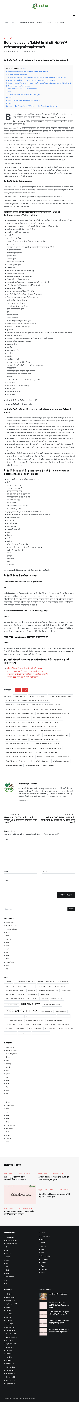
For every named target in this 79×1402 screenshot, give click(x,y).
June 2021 (9, 1314)
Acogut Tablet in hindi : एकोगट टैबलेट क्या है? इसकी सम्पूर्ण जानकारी (59, 1331)
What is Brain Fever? (35, 1029)
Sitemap (8, 1138)
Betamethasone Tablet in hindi (60, 696)
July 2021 (9, 1310)
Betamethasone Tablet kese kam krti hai (20, 722)
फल (7, 952)
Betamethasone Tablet (38, 696)
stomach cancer (63, 1016)
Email (44, 871)
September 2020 (11, 1344)
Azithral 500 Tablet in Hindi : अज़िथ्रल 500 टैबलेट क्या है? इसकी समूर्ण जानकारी (58, 819)
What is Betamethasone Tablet (47, 752)
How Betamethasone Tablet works (18, 744)
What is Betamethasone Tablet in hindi (19, 757)
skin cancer (18, 1016)
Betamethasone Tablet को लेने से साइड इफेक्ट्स (44, 739)
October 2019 (10, 1380)
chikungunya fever (44, 986)
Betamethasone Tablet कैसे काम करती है (56, 735)
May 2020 (9, 1357)
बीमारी (7, 955)
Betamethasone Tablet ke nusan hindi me (48, 709)
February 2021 (10, 1327)
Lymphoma (20, 994)
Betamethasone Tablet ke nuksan (18, 709)
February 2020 (11, 1367)
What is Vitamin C (24, 1033)
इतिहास (7, 932)
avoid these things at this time (24, 982)
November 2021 (11, 1297)
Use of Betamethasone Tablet (50, 748)
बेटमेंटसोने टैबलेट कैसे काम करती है (14, 765)
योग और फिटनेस (10, 962)
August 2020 (10, 1347)
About (8, 1135)
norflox (35, 999)
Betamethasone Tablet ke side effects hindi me (53, 713)
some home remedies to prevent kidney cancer (40, 1016)
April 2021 (9, 1320)
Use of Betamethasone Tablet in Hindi (19, 752)
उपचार (5, 38)
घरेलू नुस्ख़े (8, 939)
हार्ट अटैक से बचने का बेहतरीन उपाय (58, 1294)
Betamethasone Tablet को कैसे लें (16, 739)
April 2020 (9, 1360)
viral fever (9, 1029)
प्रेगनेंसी (8, 949)
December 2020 (11, 1334)
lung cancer (10, 994)
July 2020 (9, 1350)
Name (6, 871)
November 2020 (11, 1337)
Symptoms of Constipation (14, 1020)
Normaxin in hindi (56, 999)
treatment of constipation (14, 1024)
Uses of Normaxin (63, 1024)
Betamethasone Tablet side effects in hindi (21, 731)
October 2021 (10, 1300)
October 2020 (10, 1340)
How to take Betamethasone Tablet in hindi (21, 748)
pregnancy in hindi (22, 1011)
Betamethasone (20, 696)
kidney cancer (66, 990)
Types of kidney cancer (33, 1024)
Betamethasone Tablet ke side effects (19, 713)
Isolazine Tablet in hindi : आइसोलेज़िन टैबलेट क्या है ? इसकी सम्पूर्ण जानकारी (59, 1305)
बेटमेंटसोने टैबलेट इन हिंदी (63, 757)
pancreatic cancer (11, 1005)
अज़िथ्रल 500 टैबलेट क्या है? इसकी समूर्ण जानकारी (22, 677)
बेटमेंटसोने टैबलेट (50, 757)
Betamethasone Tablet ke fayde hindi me (46, 705)
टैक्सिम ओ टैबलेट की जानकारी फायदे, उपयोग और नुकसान (24, 668)
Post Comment (66, 895)
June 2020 (9, 1354)
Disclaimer (9, 1128)
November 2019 (11, 1377)
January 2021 (10, 1330)
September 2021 (11, 1304)
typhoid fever (49, 1024)
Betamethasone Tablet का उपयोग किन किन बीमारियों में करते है (23, 735)
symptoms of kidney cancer (34, 1020)
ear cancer (31, 990)
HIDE (23, 68)
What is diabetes (50, 1029)
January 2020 (10, 1370)
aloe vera (9, 982)
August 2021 (10, 1307)
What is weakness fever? (41, 1033)
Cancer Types (10, 986)
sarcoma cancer (61, 1011)
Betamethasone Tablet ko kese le (49, 722)
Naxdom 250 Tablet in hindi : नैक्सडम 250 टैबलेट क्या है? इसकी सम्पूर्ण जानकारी (20, 819)
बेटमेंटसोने (39, 757)
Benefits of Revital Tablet (46, 982)
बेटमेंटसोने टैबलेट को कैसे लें (32, 765)
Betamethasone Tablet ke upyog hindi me (47, 718)
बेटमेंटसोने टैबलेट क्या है (48, 765)
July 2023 (9, 1294)
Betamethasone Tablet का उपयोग (51, 731)
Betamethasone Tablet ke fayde (17, 705)
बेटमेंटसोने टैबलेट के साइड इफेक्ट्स (61, 761)
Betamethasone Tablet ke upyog (17, 718)
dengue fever (60, 986)
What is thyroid (11, 1033)
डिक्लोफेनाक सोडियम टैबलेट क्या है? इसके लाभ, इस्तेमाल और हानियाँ (27, 674)
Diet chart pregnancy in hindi (15, 990)
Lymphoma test (32, 994)
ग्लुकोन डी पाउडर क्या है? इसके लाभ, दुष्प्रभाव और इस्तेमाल (25, 671)
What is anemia (20, 1029)
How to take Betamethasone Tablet (47, 744)
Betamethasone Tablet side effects (43, 726)
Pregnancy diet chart (52, 1005)
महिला (7, 959)
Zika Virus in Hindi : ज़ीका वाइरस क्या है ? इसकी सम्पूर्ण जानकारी (59, 1322)
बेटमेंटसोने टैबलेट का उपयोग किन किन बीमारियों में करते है (19, 761)
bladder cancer (63, 982)
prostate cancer (46, 1011)
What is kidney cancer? (66, 1029)
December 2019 (11, 1373)
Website (7, 881)
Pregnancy (30, 1004)
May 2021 (9, 1317)
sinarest (8, 1016)
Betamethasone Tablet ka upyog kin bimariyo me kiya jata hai (27, 700)
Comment (7, 839)
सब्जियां (7, 965)
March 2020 (10, 1363)
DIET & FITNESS (11, 926)
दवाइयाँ (10, 38)
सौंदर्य (7, 969)
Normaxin (45, 999)
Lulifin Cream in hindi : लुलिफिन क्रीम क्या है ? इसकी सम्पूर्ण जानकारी (59, 1313)
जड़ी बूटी (8, 942)
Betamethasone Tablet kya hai (16, 726)
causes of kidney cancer (25, 986)
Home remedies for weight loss (48, 990)
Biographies (10, 922)
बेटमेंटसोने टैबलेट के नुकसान (42, 761)
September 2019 (11, 1383)
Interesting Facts (11, 929)
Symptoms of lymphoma (54, 1020)
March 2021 (10, 1324)
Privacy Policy (10, 1125)
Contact (8, 1132)
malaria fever (45, 994)
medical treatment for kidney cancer (17, 999)
